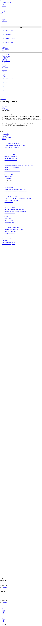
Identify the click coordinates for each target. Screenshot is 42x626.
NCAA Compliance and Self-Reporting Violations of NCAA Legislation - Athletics (18, 198)
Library (3, 610)
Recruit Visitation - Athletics (9, 216)
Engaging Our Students (6, 61)
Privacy (3, 613)
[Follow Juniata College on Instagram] (22, 400)
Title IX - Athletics (7, 236)
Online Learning (5, 67)
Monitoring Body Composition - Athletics (11, 196)
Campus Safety (4, 65)
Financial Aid (4, 70)
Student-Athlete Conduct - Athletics (10, 231)
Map (3, 608)
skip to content (15, 0)
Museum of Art (4, 64)
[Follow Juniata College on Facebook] (22, 323)
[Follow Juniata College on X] (22, 361)
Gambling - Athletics (8, 178)
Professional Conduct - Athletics (10, 213)
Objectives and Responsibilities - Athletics (11, 200)
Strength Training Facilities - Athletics (11, 225)
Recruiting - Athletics (8, 218)
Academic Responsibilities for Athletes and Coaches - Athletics (15, 145)
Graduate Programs (5, 55)
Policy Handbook (5, 107)
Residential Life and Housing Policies (8, 244)
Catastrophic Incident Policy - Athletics (11, 158)
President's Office (5, 60)
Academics (4, 6)
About (3, 11)
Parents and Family (5, 49)
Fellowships (4, 58)
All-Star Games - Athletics (9, 149)
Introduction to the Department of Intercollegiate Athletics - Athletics (16, 191)
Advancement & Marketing (6, 134)
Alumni (3, 8)
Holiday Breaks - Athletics (9, 187)
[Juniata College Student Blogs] (22, 439)
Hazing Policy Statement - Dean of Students (12, 183)
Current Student (5, 48)
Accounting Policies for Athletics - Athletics (12, 147)
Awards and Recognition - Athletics (10, 154)
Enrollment (4, 136)
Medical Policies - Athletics (9, 194)
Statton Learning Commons (6, 63)
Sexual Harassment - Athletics (9, 220)
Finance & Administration (6, 137)
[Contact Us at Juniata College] (22, 470)
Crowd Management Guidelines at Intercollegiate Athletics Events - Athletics (17, 163)
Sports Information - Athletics (9, 222)
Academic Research (5, 57)
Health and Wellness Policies (7, 238)
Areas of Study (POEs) (6, 53)
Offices (3, 607)
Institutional (4, 138)
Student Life (4, 139)
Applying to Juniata (5, 71)
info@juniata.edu (5, 587)
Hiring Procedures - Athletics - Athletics (11, 185)
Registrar (3, 66)
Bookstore (4, 609)
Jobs (3, 612)
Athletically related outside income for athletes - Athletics (14, 152)
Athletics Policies (5, 109)
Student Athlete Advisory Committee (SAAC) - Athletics (14, 229)
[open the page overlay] (3, 12)
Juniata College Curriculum (6, 56)
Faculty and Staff (5, 51)
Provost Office (4, 59)
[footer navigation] (4, 248)
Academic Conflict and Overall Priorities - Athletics (13, 143)
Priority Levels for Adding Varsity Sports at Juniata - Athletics (14, 209)
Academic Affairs (5, 133)
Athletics (3, 10)
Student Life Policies (5, 108)
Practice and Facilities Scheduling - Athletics (12, 205)
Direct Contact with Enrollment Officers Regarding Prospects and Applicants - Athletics (19, 165)
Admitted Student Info (6, 72)
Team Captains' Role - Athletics (10, 233)
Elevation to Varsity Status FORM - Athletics (12, 167)
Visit (3, 4)
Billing (3, 611)
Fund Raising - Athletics (8, 176)
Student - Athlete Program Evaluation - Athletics (12, 227)
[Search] (21, 27)
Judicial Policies (5, 240)
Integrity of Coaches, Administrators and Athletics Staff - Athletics (15, 189)
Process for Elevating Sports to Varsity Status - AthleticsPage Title (15, 211)
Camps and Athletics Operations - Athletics (11, 156)
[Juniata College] (22, 2)
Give (3, 9)
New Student (4, 47)
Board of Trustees (5, 135)
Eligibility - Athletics (8, 169)
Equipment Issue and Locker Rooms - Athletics (12, 171)
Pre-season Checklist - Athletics (10, 207)
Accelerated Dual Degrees (6, 54)
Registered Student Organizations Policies (9, 242)
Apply (3, 5)
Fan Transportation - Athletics (9, 174)
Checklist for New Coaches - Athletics (11, 160)
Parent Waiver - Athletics (9, 202)
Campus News (4, 615)
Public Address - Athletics (9, 214)
